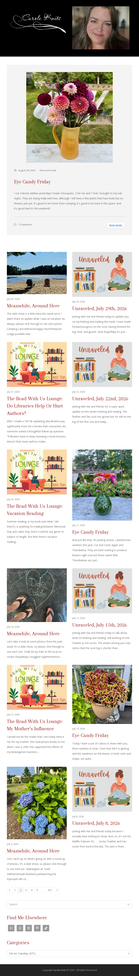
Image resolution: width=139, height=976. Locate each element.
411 (51, 890)
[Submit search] (128, 904)
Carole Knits (59, 970)
